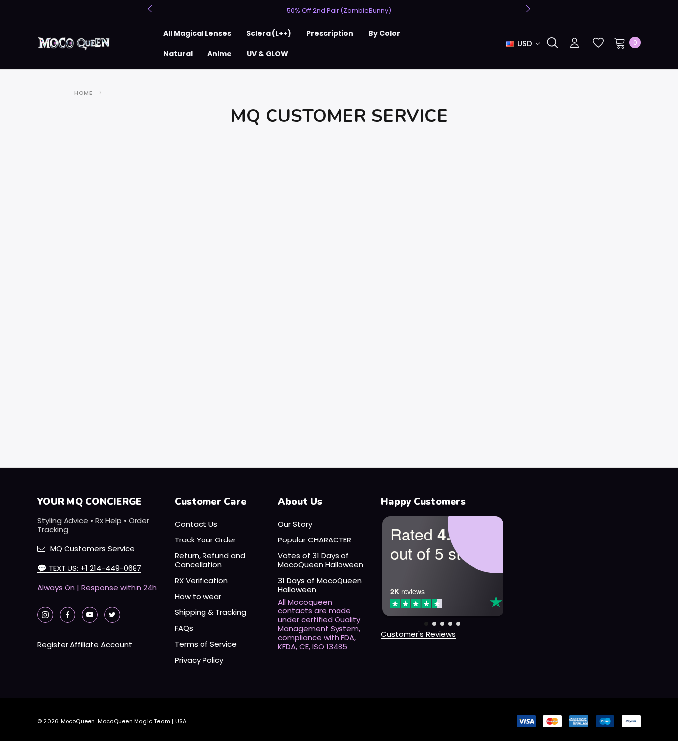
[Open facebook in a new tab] (67, 615)
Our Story (295, 524)
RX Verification (201, 580)
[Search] (552, 43)
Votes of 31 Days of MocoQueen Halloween (320, 560)
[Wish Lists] (597, 43)
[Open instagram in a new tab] (45, 615)
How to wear (198, 596)
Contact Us (196, 524)
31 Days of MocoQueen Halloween (320, 585)
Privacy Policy (199, 660)
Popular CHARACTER (314, 540)
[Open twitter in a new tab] (112, 615)
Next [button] (527, 9)
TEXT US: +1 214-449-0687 (89, 568)
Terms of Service (206, 644)
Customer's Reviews (418, 634)
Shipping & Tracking (210, 612)
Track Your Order (205, 540)
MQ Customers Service (92, 548)
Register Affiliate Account (84, 644)
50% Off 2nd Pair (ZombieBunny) (339, 10)
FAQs (184, 628)
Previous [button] (151, 9)
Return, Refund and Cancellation (210, 560)
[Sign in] (574, 44)
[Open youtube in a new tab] (90, 615)
